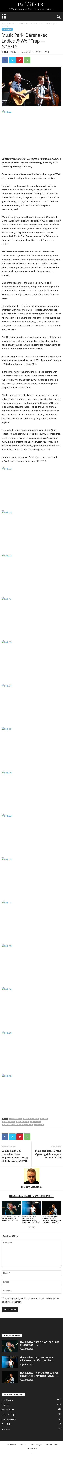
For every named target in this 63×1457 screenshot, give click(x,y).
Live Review (13, 24)
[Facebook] (5, 60)
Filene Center (8, 1122)
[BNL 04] (31, 617)
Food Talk (6, 1424)
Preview (5, 1405)
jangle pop (35, 1122)
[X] (12, 60)
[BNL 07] (31, 704)
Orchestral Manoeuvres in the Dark (17, 1125)
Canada (44, 1119)
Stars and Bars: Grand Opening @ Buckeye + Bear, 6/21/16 (48, 1154)
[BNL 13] (31, 877)
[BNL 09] (31, 747)
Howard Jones (22, 1122)
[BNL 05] (31, 660)
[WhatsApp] (27, 60)
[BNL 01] (31, 487)
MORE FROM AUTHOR (42, 1196)
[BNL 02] (31, 530)
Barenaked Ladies (31, 1119)
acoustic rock (15, 1119)
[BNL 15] (31, 964)
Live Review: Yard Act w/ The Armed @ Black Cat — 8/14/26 (11, 1218)
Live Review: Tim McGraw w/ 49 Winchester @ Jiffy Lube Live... (37, 1359)
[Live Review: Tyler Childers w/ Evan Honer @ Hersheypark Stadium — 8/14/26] (51, 1208)
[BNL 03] (31, 573)
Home (4, 24)
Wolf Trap (39, 1125)
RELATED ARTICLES (20, 1196)
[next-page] (33, 1227)
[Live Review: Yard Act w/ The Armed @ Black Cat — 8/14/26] (11, 1208)
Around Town (8, 1410)
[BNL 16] (31, 1007)
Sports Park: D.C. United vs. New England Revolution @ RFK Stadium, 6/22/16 (15, 1155)
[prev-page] (29, 1227)
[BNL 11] (31, 130)
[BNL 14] (31, 920)
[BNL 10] (31, 790)
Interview (6, 1429)
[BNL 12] (31, 834)
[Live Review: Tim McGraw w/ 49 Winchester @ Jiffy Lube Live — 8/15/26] (31, 1208)
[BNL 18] (31, 1051)
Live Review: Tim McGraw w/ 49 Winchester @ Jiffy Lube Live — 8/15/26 (30, 1219)
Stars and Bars (9, 1419)
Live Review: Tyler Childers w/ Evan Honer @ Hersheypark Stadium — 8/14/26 (51, 1219)
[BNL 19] (31, 1094)
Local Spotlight (9, 1414)
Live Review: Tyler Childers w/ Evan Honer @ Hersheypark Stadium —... (39, 1374)
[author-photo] (31, 1176)
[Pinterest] (19, 60)
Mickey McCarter (11, 52)
